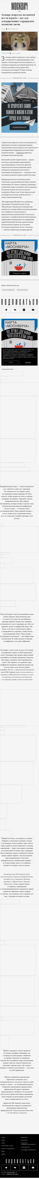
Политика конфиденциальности (28, 1144)
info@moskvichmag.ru (12, 1174)
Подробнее (28, 362)
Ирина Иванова (13, 29)
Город (3, 29)
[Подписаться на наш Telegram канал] (6, 310)
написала (20, 153)
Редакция (24, 1137)
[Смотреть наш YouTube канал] (33, 310)
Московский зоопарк (22, 289)
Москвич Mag (11, 1172)
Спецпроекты (25, 1147)
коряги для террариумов (8, 289)
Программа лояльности (28, 1150)
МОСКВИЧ (19, 6)
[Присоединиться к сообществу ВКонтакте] (15, 310)
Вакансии (24, 1140)
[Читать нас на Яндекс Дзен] (24, 310)
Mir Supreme (10, 672)
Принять (11, 362)
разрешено (8, 652)
